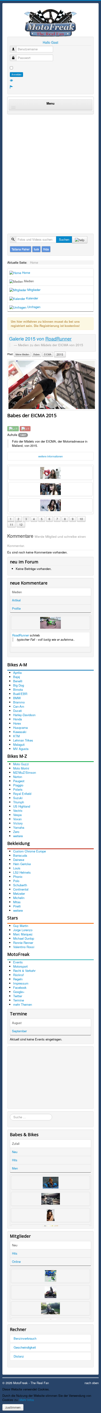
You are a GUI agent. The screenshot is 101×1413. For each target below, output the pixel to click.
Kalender (31, 298)
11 (11, 524)
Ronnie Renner (23, 942)
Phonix (18, 876)
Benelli (17, 681)
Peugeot (18, 781)
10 (81, 519)
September (19, 1031)
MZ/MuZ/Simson (24, 772)
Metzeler (19, 893)
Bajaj (16, 677)
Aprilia (17, 672)
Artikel (16, 600)
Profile (16, 608)
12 (21, 524)
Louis (16, 868)
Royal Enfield (22, 793)
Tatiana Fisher (21, 249)
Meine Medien (22, 354)
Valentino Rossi (23, 947)
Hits (14, 1160)
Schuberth (20, 885)
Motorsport (20, 966)
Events (18, 962)
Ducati (17, 710)
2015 (60, 354)
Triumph (18, 802)
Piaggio (18, 785)
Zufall (15, 1143)
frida (46, 249)
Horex (17, 723)
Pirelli (17, 906)
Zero (16, 831)
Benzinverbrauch (25, 1338)
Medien (28, 281)
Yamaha (18, 827)
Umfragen (33, 307)
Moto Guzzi (21, 764)
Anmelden (16, 74)
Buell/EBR (20, 693)
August (17, 1022)
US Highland (21, 806)
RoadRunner (20, 635)
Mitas (17, 902)
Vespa (17, 814)
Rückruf (18, 975)
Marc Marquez (23, 934)
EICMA (47, 354)
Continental (20, 889)
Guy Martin (20, 925)
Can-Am (18, 706)
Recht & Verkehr (24, 970)
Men (15, 1168)
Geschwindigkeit (25, 1347)
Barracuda (20, 855)
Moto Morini (21, 768)
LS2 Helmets (22, 872)
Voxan (17, 819)
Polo (16, 881)
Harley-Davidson (24, 715)
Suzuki (18, 798)
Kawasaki (19, 732)
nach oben (92, 1383)
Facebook (20, 987)
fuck (36, 249)
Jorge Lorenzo (22, 930)
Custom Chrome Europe (29, 851)
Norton (17, 776)
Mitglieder (33, 289)
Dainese (18, 859)
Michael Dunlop (23, 938)
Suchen (64, 239)
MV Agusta (20, 748)
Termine (18, 1000)
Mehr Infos (26, 1399)
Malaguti (19, 744)
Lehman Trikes (23, 740)
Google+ (19, 991)
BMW (17, 698)
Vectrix (18, 810)
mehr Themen (22, 1004)
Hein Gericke (22, 864)
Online (16, 1261)
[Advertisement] (50, 169)
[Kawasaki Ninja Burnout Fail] (50, 623)
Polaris (18, 789)
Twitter (17, 996)
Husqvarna (20, 727)
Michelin (18, 897)
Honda (17, 719)
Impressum (20, 983)
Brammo (19, 702)
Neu (14, 1152)
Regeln (18, 979)
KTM (16, 736)
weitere (18, 836)
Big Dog (18, 685)
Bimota (18, 689)
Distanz (19, 1356)
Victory (18, 823)
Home (25, 272)
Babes (36, 354)
